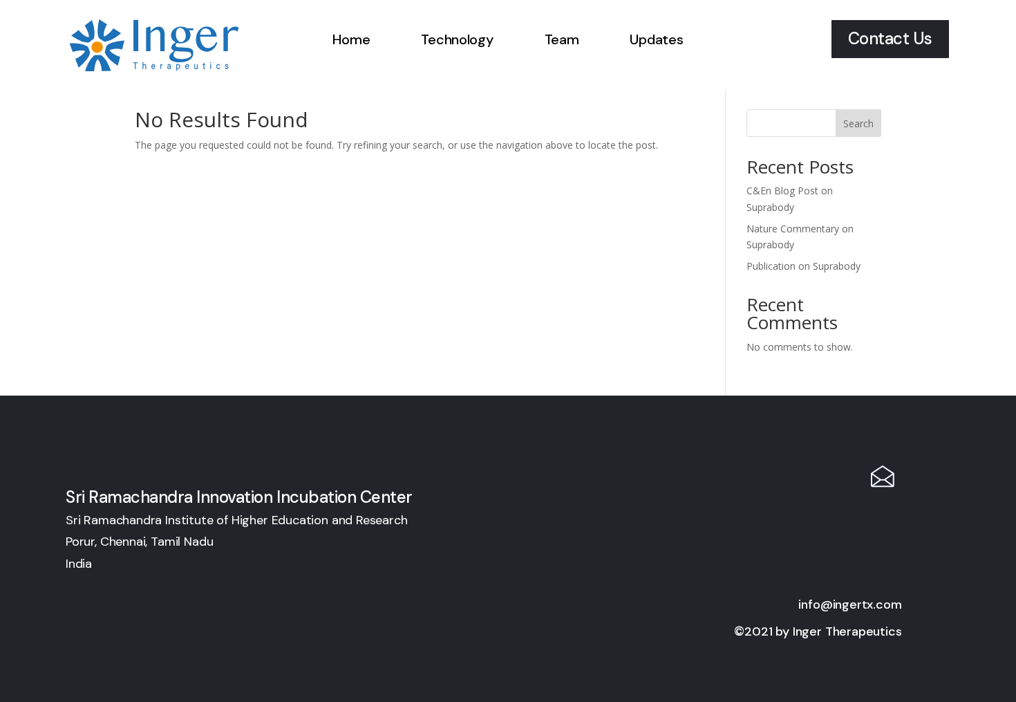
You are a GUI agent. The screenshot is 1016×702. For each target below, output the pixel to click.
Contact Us (890, 38)
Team (562, 39)
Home (351, 39)
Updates (656, 39)
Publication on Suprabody (803, 266)
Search (858, 123)
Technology (457, 39)
